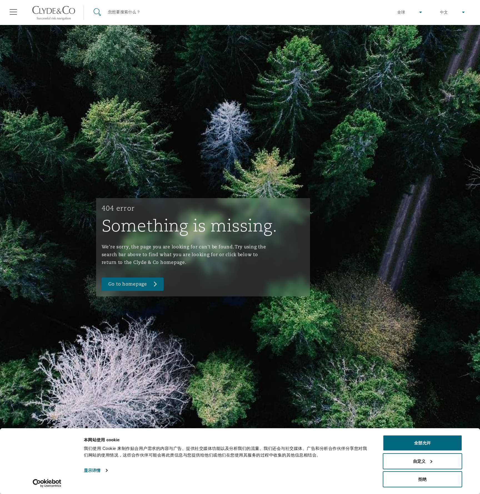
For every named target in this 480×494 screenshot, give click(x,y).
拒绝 (422, 479)
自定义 (419, 461)
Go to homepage (127, 284)
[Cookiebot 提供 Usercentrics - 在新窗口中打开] (47, 483)
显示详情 (92, 470)
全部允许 (422, 442)
